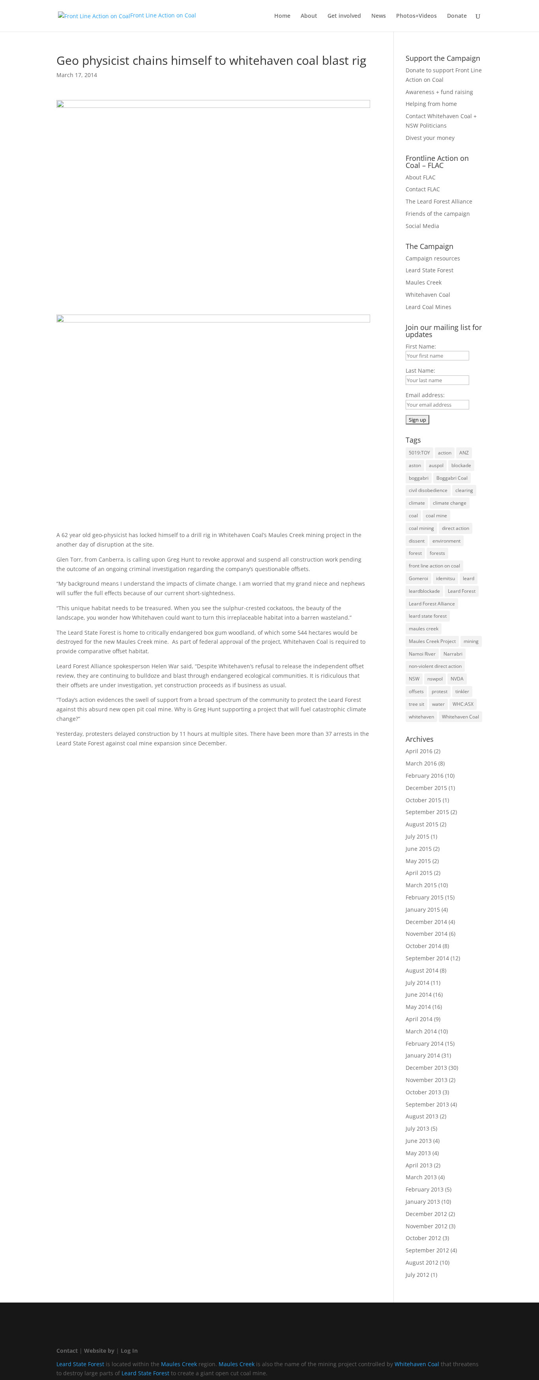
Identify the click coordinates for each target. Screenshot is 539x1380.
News (378, 16)
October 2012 (423, 1238)
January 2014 (423, 1055)
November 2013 (426, 1080)
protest (439, 691)
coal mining (421, 528)
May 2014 (418, 1006)
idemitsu (445, 578)
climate (417, 503)
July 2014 (417, 982)
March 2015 (421, 885)
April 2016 (419, 751)
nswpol (435, 678)
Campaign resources (433, 258)
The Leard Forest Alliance (439, 201)
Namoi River (422, 653)
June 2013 (419, 1140)
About (309, 16)
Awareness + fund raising (439, 92)
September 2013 (427, 1104)
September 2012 (427, 1250)
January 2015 (423, 909)
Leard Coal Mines (428, 307)
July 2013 (417, 1128)
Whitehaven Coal (428, 294)
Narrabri (453, 653)
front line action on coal (434, 565)
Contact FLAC (423, 189)
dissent (417, 540)
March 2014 (421, 1031)
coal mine (436, 515)
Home (282, 16)
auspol (436, 465)
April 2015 (419, 873)
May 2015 (418, 861)
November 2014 (426, 933)
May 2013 (418, 1153)
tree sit (416, 704)
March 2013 (421, 1177)
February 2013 (425, 1189)
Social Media (422, 226)
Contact (67, 1350)
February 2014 (425, 1043)
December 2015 (426, 788)
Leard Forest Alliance (432, 603)
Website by (99, 1350)
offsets (416, 691)
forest (415, 553)
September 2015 (427, 812)
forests (437, 553)
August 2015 (422, 824)
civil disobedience (428, 490)
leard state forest (428, 616)
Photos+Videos (416, 16)
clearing (464, 490)
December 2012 (426, 1214)
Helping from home (431, 103)
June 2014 (419, 994)
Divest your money (430, 137)
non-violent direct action (435, 666)
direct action (455, 528)
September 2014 (427, 958)
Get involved (344, 16)
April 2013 (419, 1165)
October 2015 (423, 800)
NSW (414, 678)
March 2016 (421, 763)
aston (415, 465)
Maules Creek (424, 282)
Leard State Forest (429, 270)
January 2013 (423, 1201)
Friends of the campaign (438, 213)
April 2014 (419, 1019)
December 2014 (426, 922)
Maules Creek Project (432, 641)
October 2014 (423, 946)
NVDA (457, 678)
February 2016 (425, 775)
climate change (449, 503)
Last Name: (420, 370)
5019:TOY (419, 452)
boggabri (419, 478)
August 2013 (422, 1116)
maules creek (423, 628)
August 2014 (422, 970)
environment (446, 540)
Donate (457, 16)
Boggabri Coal (452, 478)
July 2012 (417, 1274)
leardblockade (424, 591)
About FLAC (421, 177)
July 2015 (417, 836)
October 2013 (423, 1092)
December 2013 (426, 1067)
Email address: (425, 395)
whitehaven (421, 716)
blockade (461, 465)
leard (468, 578)
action (444, 452)
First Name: (421, 346)
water (438, 704)
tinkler (462, 691)
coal (413, 515)
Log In (129, 1350)
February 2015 (425, 897)
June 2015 (419, 848)
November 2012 (426, 1226)
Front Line (163, 15)
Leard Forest (461, 591)
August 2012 (422, 1262)
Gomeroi (418, 578)
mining (471, 641)
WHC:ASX (463, 704)
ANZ (464, 452)
